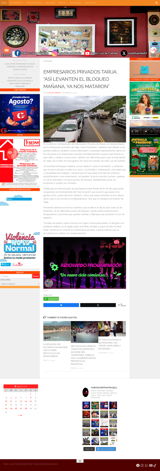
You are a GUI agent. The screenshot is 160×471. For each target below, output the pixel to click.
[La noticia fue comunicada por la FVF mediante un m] (86, 441)
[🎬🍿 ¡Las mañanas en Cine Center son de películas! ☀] (95, 423)
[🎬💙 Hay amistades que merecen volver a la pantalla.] (104, 405)
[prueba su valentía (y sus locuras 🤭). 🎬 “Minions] (113, 441)
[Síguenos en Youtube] (150, 465)
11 (11, 401)
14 (26, 401)
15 (31, 401)
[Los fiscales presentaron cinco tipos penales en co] (95, 414)
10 (6, 401)
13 (21, 401)
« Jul (20, 415)
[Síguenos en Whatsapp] (146, 465)
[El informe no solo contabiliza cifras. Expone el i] (104, 414)
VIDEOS (61, 3)
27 (21, 408)
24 (6, 408)
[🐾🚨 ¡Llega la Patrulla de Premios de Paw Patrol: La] (95, 405)
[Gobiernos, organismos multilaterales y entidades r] (104, 441)
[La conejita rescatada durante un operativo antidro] (95, 441)
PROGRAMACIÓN (34, 3)
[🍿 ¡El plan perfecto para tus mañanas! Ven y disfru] (104, 432)
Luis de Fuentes (54, 93)
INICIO (4, 3)
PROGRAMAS (16, 3)
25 (11, 408)
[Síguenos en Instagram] (142, 465)
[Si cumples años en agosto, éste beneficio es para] (86, 405)
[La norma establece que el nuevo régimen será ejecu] (113, 432)
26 (16, 408)
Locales (47, 61)
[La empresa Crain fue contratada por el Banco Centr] (86, 423)
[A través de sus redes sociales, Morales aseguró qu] (95, 432)
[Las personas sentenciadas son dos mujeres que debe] (86, 432)
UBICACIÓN (50, 3)
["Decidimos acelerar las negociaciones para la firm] (113, 423)
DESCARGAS (75, 3)
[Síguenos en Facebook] (138, 465)
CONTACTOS (90, 3)
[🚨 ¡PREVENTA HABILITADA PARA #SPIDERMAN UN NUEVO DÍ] (113, 405)
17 (6, 405)
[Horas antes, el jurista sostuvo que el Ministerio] (113, 414)
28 (26, 408)
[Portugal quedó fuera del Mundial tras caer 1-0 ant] (86, 414)
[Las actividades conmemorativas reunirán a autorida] (104, 423)
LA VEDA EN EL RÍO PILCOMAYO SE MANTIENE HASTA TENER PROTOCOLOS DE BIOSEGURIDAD (55, 350)
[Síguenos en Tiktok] (154, 465)
